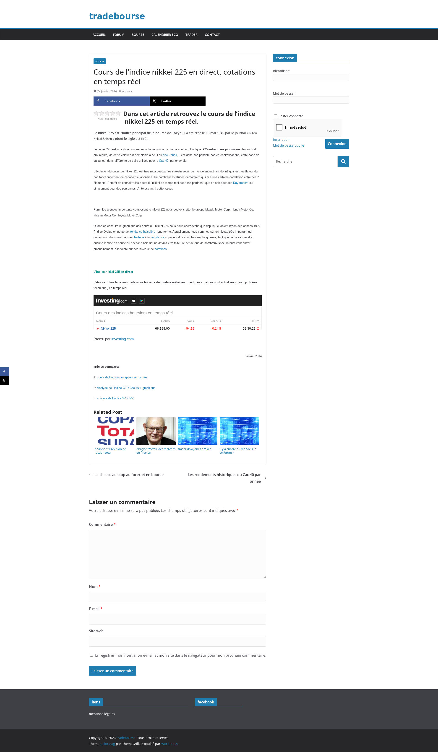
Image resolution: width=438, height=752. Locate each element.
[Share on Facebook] (4, 371)
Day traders (240, 183)
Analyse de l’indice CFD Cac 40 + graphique (126, 388)
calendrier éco (164, 34)
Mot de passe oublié (288, 145)
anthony (127, 91)
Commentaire (102, 524)
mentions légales (102, 714)
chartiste (138, 237)
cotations (161, 249)
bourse (138, 34)
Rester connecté (291, 116)
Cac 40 (163, 160)
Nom (95, 586)
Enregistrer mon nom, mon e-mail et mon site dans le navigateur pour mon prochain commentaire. (180, 655)
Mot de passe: (284, 93)
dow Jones (170, 155)
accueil (99, 34)
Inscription (281, 139)
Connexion (337, 143)
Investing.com (122, 339)
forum (118, 34)
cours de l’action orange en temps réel (122, 377)
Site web (96, 630)
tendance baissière (142, 231)
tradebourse (117, 16)
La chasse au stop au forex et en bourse (129, 474)
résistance (157, 237)
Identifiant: (281, 71)
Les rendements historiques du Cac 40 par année (224, 478)
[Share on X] (4, 380)
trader (191, 34)
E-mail (95, 608)
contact (212, 34)
